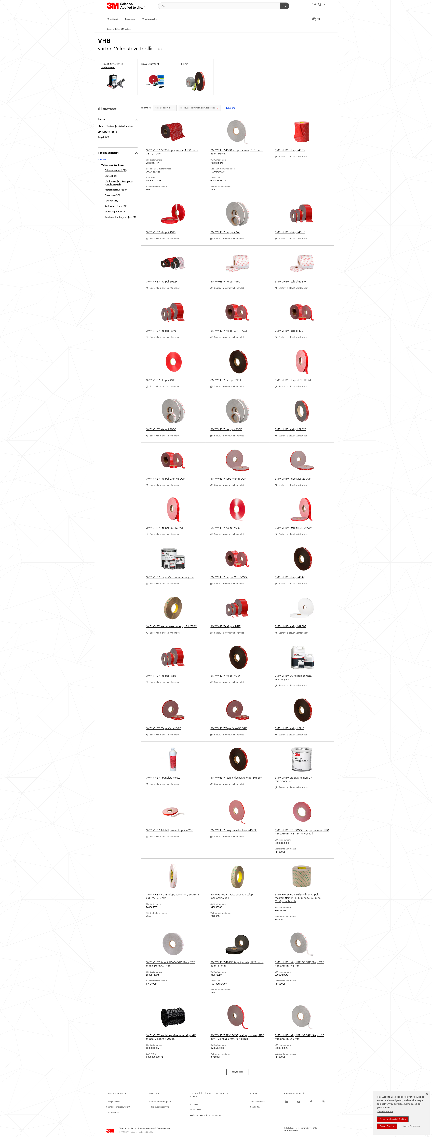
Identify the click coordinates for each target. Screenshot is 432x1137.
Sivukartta (255, 1107)
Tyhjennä (230, 108)
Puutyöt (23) (111, 201)
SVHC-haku (195, 1110)
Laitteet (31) (111, 176)
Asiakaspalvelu (257, 1102)
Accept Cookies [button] (387, 1126)
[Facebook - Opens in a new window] (311, 1101)
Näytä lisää (237, 1072)
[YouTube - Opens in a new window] (298, 1101)
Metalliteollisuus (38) (116, 190)
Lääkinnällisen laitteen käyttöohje (205, 1115)
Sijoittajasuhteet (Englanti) (118, 1107)
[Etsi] (284, 6)
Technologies (112, 1112)
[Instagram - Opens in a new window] (323, 1101)
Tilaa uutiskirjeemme (159, 1107)
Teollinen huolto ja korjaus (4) (120, 217)
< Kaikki (102, 160)
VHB (162, 108)
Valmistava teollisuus (197, 108)
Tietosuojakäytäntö (146, 1129)
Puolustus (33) (112, 195)
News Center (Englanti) (160, 1102)
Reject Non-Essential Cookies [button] (393, 1119)
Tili (319, 19)
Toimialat (130, 19)
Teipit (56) (103, 137)
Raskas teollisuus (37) (116, 206)
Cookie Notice (385, 1111)
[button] (409, 1126)
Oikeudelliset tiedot (127, 1129)
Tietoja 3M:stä (113, 1102)
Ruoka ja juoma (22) (115, 212)
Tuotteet (112, 19)
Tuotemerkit (149, 19)
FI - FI (314, 5)
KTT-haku (194, 1104)
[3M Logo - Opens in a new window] (126, 6)
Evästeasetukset (163, 1129)
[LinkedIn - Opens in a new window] (286, 1101)
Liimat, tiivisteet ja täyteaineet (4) (115, 126)
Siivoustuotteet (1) (107, 132)
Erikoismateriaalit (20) (116, 170)
